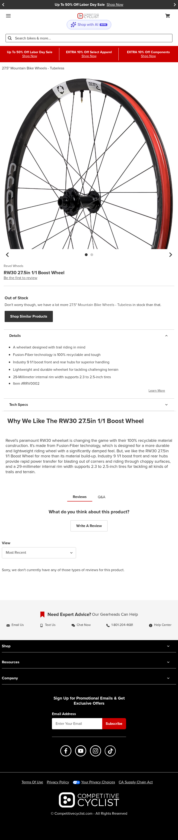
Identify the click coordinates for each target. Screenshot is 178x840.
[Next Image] (170, 254)
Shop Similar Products (28, 316)
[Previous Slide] (3, 4)
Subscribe (114, 723)
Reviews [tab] (80, 496)
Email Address (64, 714)
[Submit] (10, 38)
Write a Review (89, 525)
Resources (10, 662)
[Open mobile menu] (8, 16)
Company (10, 678)
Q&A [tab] (101, 497)
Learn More (157, 390)
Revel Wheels (13, 266)
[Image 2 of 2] (92, 254)
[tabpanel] (89, 544)
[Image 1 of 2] (86, 254)
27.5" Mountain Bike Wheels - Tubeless (33, 68)
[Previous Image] (7, 254)
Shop (6, 646)
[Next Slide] (175, 4)
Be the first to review (20, 278)
